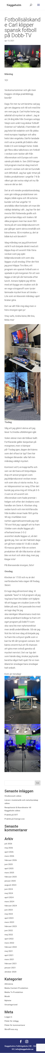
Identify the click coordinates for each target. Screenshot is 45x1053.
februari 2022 (10, 947)
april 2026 (9, 852)
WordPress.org (11, 1029)
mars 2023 (9, 922)
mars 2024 (9, 901)
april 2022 (9, 939)
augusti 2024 (10, 885)
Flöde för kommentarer (14, 1025)
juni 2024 (8, 889)
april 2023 (9, 918)
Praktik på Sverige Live (14, 819)
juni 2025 (8, 864)
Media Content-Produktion (16, 988)
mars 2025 (9, 873)
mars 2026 (9, 856)
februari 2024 (10, 906)
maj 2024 (8, 893)
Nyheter (7, 1000)
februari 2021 (10, 963)
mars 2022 (9, 943)
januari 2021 (10, 968)
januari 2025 (10, 881)
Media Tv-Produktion (13, 992)
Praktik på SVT (11, 815)
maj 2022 (8, 935)
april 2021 (9, 955)
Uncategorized (10, 1005)
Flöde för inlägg (11, 1021)
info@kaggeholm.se (24, 1049)
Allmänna (8, 984)
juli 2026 (8, 844)
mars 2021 (9, 959)
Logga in (8, 1017)
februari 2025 (10, 877)
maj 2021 (8, 951)
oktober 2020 (10, 972)
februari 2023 (10, 926)
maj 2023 (8, 914)
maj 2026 (8, 848)
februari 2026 (10, 860)
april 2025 (9, 868)
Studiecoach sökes (12, 796)
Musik (7, 996)
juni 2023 (8, 910)
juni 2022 (8, 930)
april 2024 (9, 897)
